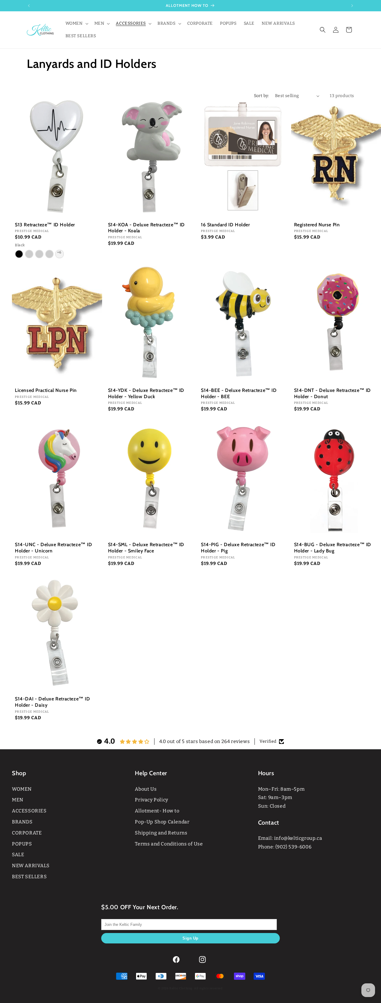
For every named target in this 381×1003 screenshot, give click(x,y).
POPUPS (22, 844)
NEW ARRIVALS (30, 865)
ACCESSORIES (29, 811)
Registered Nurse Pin (317, 225)
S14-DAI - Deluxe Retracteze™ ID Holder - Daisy (52, 702)
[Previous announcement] (28, 5)
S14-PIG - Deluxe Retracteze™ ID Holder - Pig (238, 548)
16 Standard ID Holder (225, 225)
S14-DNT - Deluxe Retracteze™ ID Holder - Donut (332, 393)
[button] (76, 23)
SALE (18, 854)
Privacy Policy (151, 800)
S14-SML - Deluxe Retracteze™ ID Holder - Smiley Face (146, 548)
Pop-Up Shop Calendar (162, 822)
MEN (18, 800)
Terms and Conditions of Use (169, 844)
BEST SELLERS (29, 876)
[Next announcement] (352, 5)
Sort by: (261, 95)
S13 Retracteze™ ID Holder (45, 225)
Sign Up (190, 938)
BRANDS (22, 822)
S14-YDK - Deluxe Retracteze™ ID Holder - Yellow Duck (146, 393)
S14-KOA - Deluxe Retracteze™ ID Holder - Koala (146, 228)
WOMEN (22, 789)
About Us (146, 789)
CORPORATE (27, 833)
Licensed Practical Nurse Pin (46, 390)
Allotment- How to (157, 811)
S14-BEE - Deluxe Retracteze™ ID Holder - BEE (239, 393)
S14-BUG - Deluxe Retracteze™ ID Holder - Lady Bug (332, 548)
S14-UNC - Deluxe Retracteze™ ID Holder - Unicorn (53, 548)
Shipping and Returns (161, 833)
